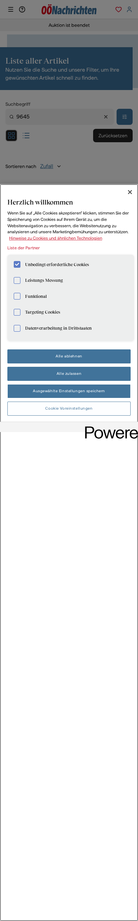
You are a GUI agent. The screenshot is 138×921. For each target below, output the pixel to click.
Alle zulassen (69, 373)
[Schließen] (130, 192)
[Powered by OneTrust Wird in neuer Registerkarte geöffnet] (109, 428)
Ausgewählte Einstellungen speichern (69, 391)
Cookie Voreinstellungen (68, 408)
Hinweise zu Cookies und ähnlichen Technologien (55, 238)
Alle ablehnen (69, 356)
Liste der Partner (23, 247)
